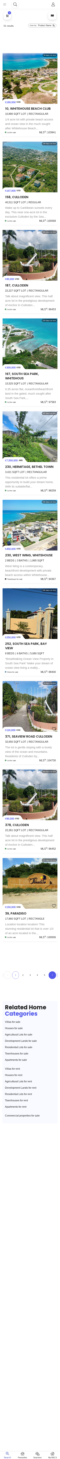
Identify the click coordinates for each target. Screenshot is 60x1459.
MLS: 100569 (47, 221)
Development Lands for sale (21, 1041)
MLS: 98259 (48, 490)
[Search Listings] (15, 4)
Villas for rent (12, 1068)
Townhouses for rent (16, 1100)
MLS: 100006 (47, 937)
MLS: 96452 (48, 848)
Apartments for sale (16, 1060)
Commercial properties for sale (22, 1115)
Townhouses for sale (16, 1053)
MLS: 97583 (48, 402)
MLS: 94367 (48, 579)
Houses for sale (14, 1028)
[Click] (53, 4)
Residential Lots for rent (18, 1094)
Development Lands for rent (20, 1087)
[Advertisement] (30, 40)
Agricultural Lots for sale (18, 1034)
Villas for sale (12, 1022)
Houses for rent (13, 1075)
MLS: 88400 (48, 672)
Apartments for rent (15, 1106)
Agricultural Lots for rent (18, 1081)
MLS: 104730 (47, 760)
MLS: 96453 (48, 309)
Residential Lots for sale (18, 1047)
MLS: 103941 (47, 132)
